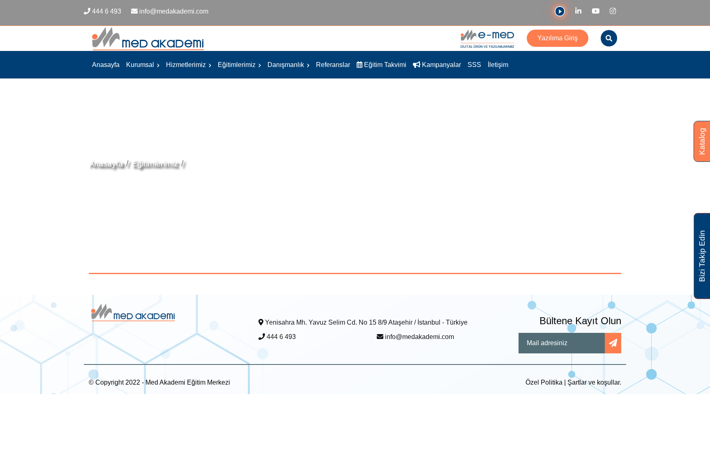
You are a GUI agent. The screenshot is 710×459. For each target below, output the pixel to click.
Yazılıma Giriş (557, 38)
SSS (474, 65)
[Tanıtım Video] (560, 14)
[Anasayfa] (148, 38)
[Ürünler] (489, 38)
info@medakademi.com (418, 337)
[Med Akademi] (133, 312)
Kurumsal (141, 65)
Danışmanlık (286, 65)
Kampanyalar (440, 65)
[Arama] (609, 38)
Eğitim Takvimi (384, 65)
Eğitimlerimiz (237, 65)
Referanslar (333, 65)
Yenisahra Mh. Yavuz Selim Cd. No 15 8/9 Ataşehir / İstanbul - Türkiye (365, 322)
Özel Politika (544, 382)
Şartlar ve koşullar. (594, 382)
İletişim (498, 65)
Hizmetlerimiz (186, 65)
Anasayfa (106, 65)
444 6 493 (280, 337)
